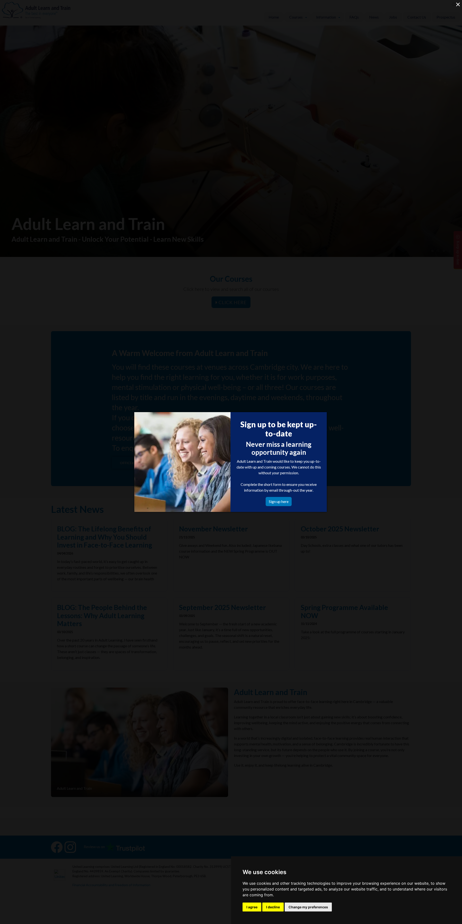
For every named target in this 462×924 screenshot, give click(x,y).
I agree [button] (251, 907)
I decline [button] (273, 907)
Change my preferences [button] (308, 907)
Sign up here (279, 501)
